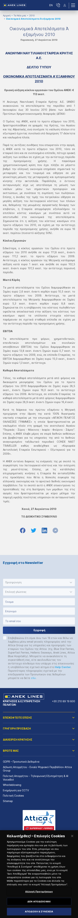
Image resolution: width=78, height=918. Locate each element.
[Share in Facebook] (22, 530)
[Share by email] (55, 530)
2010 (32, 15)
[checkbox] (4, 638)
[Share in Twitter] (33, 530)
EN (51, 5)
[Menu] (73, 5)
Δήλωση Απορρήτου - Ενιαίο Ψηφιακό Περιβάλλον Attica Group (37, 768)
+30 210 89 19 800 (63, 701)
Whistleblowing (12, 784)
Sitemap (8, 801)
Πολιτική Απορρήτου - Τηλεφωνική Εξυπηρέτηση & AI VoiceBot (35, 777)
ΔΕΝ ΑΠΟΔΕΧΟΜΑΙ (39, 901)
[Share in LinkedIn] (44, 530)
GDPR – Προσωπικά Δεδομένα (21, 761)
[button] (39, 582)
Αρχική (7, 15)
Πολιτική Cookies (13, 795)
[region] (39, 874)
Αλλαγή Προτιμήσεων (39, 891)
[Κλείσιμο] (72, 836)
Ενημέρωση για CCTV (16, 790)
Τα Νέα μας (20, 15)
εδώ (33, 678)
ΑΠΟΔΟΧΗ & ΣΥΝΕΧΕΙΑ (39, 911)
